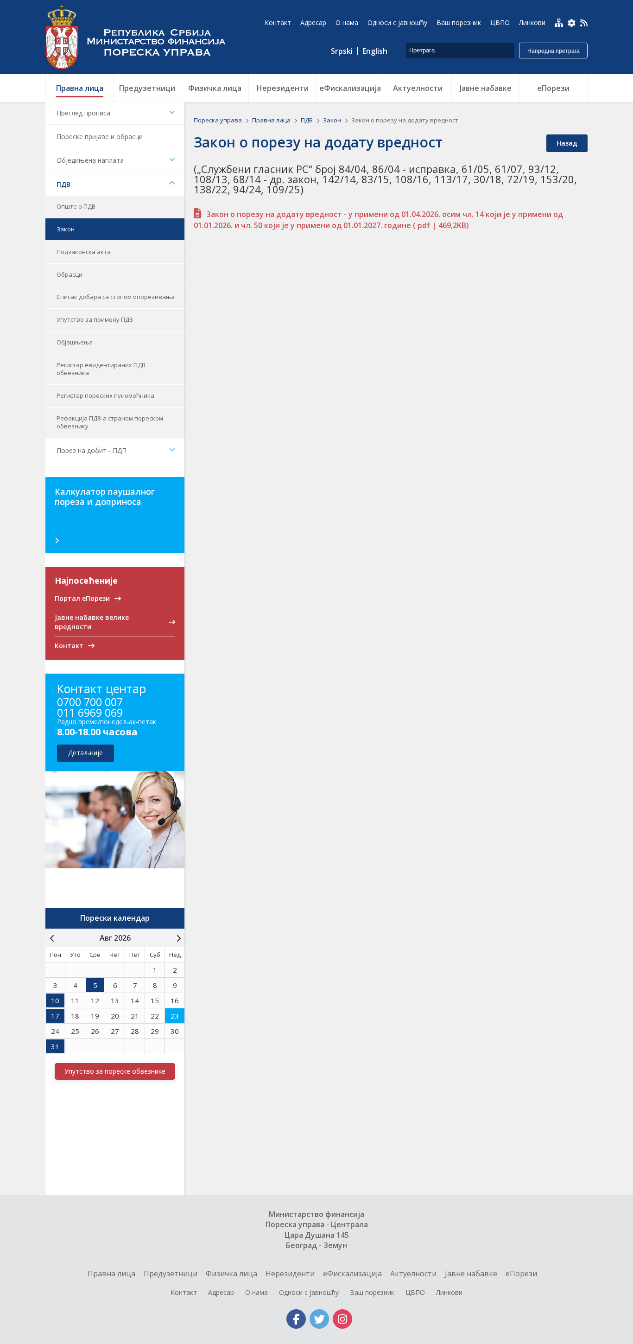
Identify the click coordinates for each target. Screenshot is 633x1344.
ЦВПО (415, 1292)
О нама (256, 1292)
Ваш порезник (372, 1292)
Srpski (342, 51)
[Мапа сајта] (559, 23)
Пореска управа (140, 37)
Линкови (449, 1292)
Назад (567, 143)
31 (55, 1046)
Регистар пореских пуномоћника (105, 395)
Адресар (221, 1292)
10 (55, 1000)
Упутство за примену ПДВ (95, 319)
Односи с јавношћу (309, 1292)
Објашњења (75, 342)
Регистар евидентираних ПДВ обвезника (101, 369)
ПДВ (63, 184)
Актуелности (413, 1273)
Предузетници (170, 1273)
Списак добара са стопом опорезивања (116, 297)
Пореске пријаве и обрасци (100, 136)
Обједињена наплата (90, 160)
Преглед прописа (83, 112)
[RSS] (584, 24)
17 (55, 1015)
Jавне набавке (471, 1273)
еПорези (521, 1273)
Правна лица (272, 120)
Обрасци (69, 274)
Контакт (184, 1292)
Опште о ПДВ (76, 206)
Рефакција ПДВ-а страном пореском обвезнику (110, 422)
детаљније (85, 752)
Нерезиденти (290, 1273)
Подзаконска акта (84, 252)
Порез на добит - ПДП (92, 450)
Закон (66, 229)
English (374, 51)
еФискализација (352, 1273)
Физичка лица (231, 1273)
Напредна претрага (553, 51)
